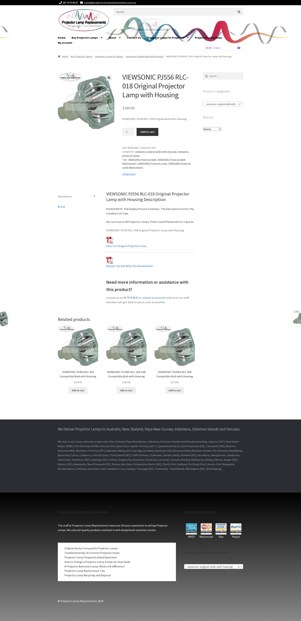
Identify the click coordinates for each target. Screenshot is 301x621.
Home (61, 37)
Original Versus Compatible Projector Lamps (91, 548)
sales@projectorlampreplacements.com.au (110, 2)
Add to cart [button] (78, 390)
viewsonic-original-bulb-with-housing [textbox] (223, 104)
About (112, 37)
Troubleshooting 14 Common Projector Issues (92, 553)
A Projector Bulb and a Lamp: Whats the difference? (94, 566)
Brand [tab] (61, 206)
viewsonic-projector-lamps (109, 56)
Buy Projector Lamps (85, 37)
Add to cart (148, 131)
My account (65, 42)
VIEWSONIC (129, 174)
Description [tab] (65, 196)
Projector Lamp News (208, 37)
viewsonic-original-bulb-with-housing (145, 56)
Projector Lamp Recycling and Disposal (87, 575)
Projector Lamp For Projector (165, 37)
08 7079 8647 (70, 2)
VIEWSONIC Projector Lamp (152, 163)
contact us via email (154, 297)
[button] (109, 78)
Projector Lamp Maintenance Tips (84, 570)
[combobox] (223, 103)
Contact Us (134, 37)
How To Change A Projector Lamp (126, 246)
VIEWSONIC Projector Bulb (142, 159)
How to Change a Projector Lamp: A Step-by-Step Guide (97, 562)
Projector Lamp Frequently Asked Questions (90, 557)
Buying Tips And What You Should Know (129, 266)
